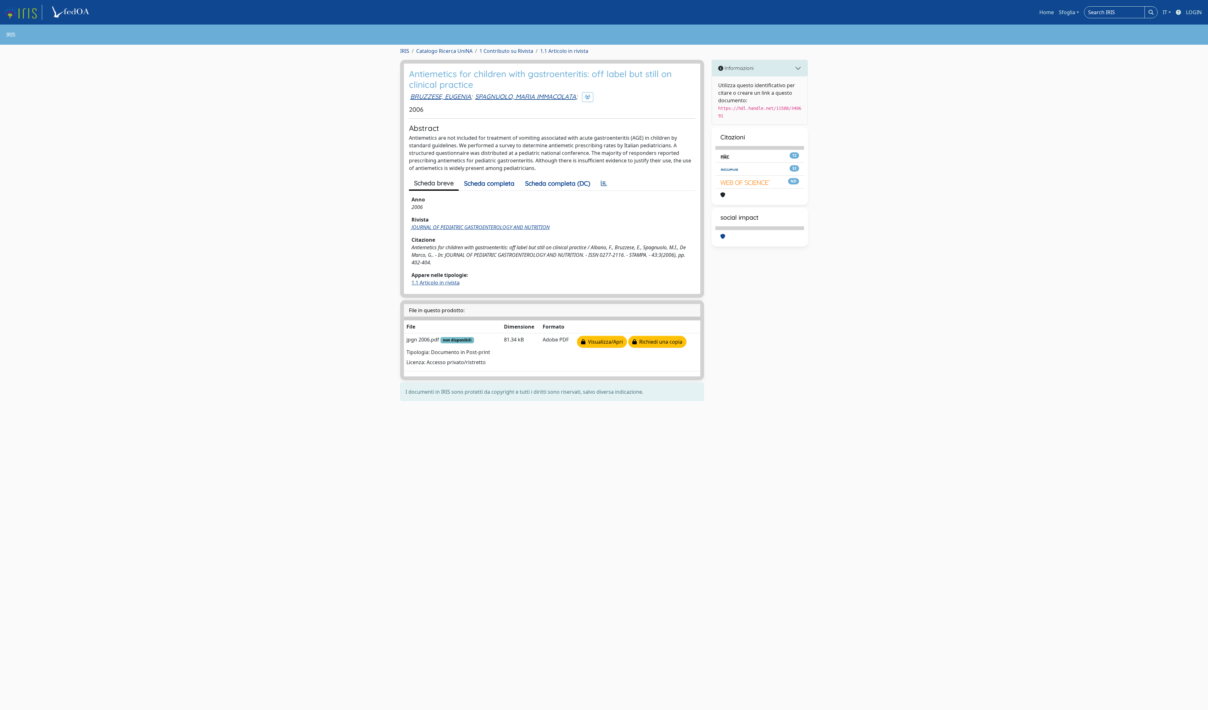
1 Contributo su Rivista (506, 51)
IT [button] (1165, 12)
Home (1046, 12)
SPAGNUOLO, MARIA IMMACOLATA (525, 96)
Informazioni (738, 68)
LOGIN (1194, 12)
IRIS (404, 51)
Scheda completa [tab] (489, 183)
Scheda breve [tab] (434, 183)
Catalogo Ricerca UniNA (444, 51)
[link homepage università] (71, 12)
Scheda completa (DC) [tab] (557, 183)
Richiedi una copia (659, 341)
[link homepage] (23, 12)
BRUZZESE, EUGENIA (440, 96)
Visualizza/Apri (604, 341)
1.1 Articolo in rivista (564, 51)
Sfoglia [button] (1067, 12)
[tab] (604, 183)
